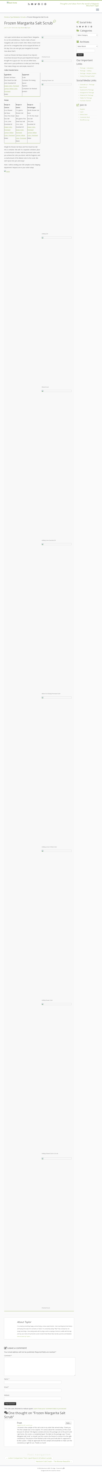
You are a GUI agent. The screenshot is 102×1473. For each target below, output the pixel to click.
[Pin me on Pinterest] (46, 4)
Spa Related (14, 17)
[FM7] (57, 311)
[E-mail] (32, 4)
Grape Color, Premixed (11, 86)
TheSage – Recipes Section (88, 73)
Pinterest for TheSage (86, 95)
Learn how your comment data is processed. (49, 1408)
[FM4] (57, 771)
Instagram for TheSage (87, 92)
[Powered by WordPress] (64, 1468)
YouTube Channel (85, 101)
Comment (8, 1356)
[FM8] (57, 158)
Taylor (28, 28)
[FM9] (57, 69)
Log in (81, 112)
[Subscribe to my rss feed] (29, 4)
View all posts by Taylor (24, 1336)
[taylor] (7, 171)
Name (6, 1379)
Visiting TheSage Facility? (87, 76)
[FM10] (57, 46)
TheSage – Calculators (86, 68)
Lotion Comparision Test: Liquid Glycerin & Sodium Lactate (29, 1458)
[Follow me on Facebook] (39, 4)
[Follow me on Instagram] (42, 4)
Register (82, 109)
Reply (68, 1423)
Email (6, 1387)
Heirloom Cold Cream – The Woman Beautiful (54, 1461)
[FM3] (57, 924)
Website (6, 1395)
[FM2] (57, 1078)
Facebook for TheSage (87, 90)
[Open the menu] (97, 9)
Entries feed (83, 114)
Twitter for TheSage (86, 98)
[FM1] (57, 1232)
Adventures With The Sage (48, 1468)
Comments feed (85, 117)
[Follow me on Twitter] (36, 4)
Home (6, 17)
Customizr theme (55, 1470)
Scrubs (23, 17)
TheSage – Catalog (85, 71)
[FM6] (57, 464)
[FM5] (57, 618)
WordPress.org (84, 120)
